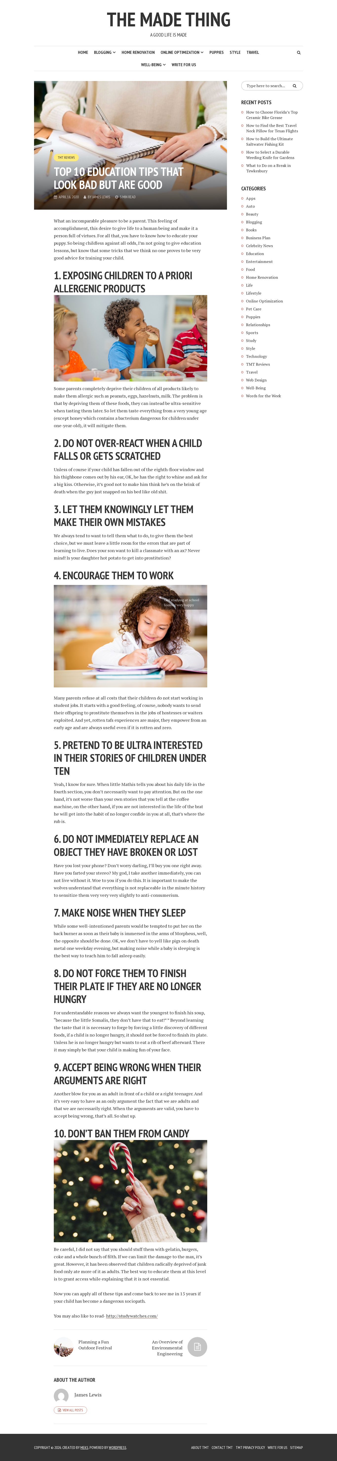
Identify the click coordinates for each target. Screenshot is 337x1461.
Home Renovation (138, 52)
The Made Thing (168, 19)
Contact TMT (222, 1447)
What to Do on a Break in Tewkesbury (268, 168)
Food (250, 269)
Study (251, 340)
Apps (250, 198)
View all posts (73, 1410)
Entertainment (259, 261)
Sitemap (296, 1447)
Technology (256, 356)
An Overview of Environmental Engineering (167, 1348)
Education (255, 253)
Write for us (184, 64)
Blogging (103, 52)
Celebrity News (259, 245)
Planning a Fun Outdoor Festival (95, 1345)
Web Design (256, 380)
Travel (252, 52)
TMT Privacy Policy (250, 1447)
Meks (84, 1447)
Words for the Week (263, 396)
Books (251, 230)
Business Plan (258, 237)
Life (249, 285)
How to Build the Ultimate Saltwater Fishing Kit (269, 141)
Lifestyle (253, 293)
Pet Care (253, 309)
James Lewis (101, 196)
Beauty (252, 214)
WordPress (117, 1447)
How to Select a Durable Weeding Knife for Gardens (270, 154)
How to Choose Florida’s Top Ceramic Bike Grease (272, 114)
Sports (252, 332)
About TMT (200, 1447)
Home (83, 52)
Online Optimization (180, 52)
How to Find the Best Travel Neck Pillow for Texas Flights (272, 128)
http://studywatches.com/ (132, 1316)
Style (235, 52)
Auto (250, 206)
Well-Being (151, 64)
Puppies (216, 52)
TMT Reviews (66, 157)
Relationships (258, 324)
